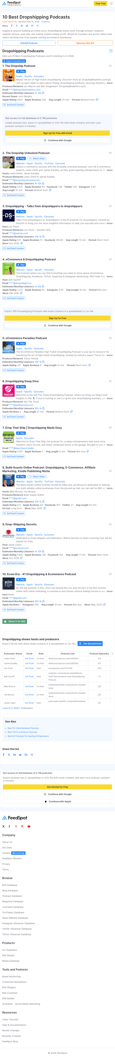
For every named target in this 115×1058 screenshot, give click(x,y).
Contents (45, 21)
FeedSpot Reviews (12, 858)
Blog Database (10, 890)
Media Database (10, 960)
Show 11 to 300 (17, 621)
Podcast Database (12, 896)
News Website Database (15, 917)
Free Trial (100, 3)
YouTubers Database (13, 912)
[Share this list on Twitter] (16, 25)
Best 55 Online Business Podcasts (23, 728)
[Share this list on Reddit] (27, 25)
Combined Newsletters (14, 982)
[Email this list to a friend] (32, 25)
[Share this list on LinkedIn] (22, 25)
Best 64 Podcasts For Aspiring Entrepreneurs (28, 736)
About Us (7, 842)
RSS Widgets (9, 987)
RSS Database (9, 885)
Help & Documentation (14, 1025)
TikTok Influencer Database (16, 934)
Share (5, 26)
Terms (5, 869)
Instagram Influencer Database (18, 923)
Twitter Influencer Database (17, 928)
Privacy (6, 864)
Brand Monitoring (11, 976)
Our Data (7, 847)
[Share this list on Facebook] (11, 25)
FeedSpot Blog (10, 1041)
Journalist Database (12, 907)
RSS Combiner (10, 993)
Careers (13, 853)
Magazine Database (12, 901)
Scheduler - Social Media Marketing (21, 1003)
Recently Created (11, 1036)
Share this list (10, 749)
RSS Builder (8, 998)
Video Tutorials (10, 1019)
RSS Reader (8, 955)
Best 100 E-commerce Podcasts (22, 732)
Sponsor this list (85, 43)
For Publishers (9, 950)
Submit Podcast (28, 43)
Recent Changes (10, 1030)
